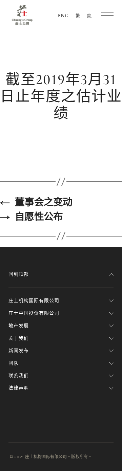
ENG (63, 16)
